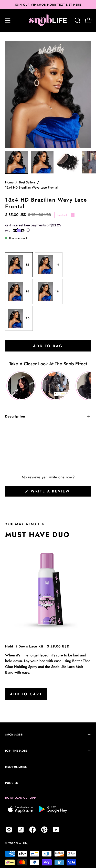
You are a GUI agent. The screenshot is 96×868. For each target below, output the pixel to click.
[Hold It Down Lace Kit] (48, 589)
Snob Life (21, 843)
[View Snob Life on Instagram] (9, 829)
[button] (77, 20)
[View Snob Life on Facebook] (32, 829)
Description (15, 416)
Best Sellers (27, 182)
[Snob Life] (48, 20)
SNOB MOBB (14, 735)
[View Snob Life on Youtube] (56, 829)
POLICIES (11, 783)
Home (9, 182)
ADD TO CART (26, 694)
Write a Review (60, 492)
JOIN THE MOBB (16, 751)
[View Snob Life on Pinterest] (44, 829)
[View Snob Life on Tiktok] (21, 829)
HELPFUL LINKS (16, 767)
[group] (48, 4)
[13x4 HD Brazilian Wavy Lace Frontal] (16, 162)
